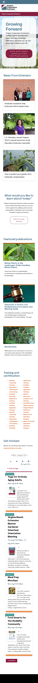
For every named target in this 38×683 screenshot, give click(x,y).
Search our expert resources (19, 220)
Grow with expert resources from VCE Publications (19, 53)
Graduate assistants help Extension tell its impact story (17, 104)
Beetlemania (10, 347)
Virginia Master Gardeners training (28, 410)
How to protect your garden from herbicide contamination (18, 175)
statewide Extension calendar (13, 448)
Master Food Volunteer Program (27, 417)
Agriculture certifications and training (13, 390)
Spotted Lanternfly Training (12, 383)
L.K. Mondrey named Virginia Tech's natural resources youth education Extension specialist (17, 140)
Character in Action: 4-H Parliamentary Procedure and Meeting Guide (18, 307)
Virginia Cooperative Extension (10, 14)
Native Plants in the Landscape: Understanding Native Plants (17, 265)
